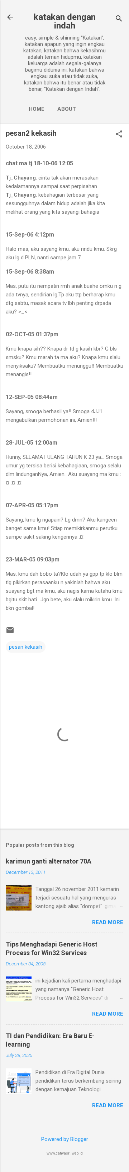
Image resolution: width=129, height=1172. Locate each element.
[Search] (119, 19)
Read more (107, 922)
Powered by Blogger (64, 1139)
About (66, 109)
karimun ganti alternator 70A (48, 861)
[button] (119, 135)
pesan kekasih (25, 647)
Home (36, 109)
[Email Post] (10, 632)
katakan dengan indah (65, 21)
